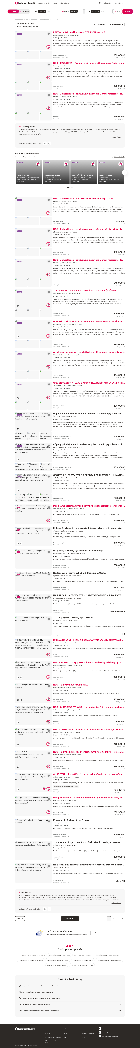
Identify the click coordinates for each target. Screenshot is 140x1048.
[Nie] (49, 143)
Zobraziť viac (116, 137)
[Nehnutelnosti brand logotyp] (25, 3)
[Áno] (45, 143)
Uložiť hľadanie (117, 24)
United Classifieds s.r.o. (30, 1045)
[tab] (13, 11)
